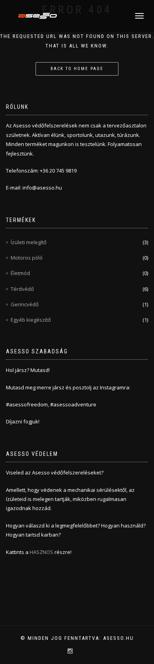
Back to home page (77, 68)
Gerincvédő (25, 304)
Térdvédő (22, 288)
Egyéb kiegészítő (31, 319)
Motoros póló (27, 257)
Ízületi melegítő (29, 242)
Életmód (20, 273)
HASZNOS (42, 552)
